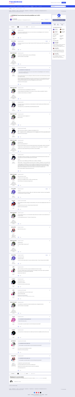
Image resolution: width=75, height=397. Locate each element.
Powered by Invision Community (37, 395)
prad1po (13, 279)
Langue (29, 394)
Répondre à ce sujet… (18, 381)
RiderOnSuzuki (13, 53)
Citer (20, 37)
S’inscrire (63, 2)
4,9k (14, 48)
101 (13, 37)
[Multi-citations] (18, 37)
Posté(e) (20, 30)
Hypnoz (13, 67)
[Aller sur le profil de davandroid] (60, 29)
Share (42, 19)
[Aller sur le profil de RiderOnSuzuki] (14, 56)
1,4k (13, 109)
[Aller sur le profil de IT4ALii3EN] (11, 19)
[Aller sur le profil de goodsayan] (14, 344)
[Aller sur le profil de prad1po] (14, 282)
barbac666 (13, 227)
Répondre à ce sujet (46, 23)
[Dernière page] (29, 26)
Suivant (27, 373)
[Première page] (10, 26)
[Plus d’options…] (49, 30)
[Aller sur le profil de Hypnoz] (14, 70)
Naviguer (32, 6)
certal (13, 316)
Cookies (46, 394)
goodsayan (13, 340)
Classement (40, 6)
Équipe (14, 8)
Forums (10, 8)
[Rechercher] (65, 6)
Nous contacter (42, 394)
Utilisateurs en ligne (19, 8)
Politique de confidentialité (35, 394)
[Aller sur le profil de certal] (14, 320)
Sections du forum (26, 6)
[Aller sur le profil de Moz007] (14, 33)
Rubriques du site (19, 6)
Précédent (12, 373)
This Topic (61, 6)
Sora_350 (63, 31)
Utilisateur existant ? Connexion (55, 2)
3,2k (14, 234)
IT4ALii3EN (13, 41)
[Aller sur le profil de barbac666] (14, 230)
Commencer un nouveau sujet (36, 23)
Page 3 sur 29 (33, 373)
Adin (13, 266)
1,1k (13, 286)
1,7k (13, 60)
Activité (36, 6)
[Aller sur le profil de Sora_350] (60, 32)
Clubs (24, 8)
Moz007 (13, 30)
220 (13, 274)
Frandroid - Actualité (12, 6)
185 (13, 324)
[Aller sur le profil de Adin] (14, 270)
